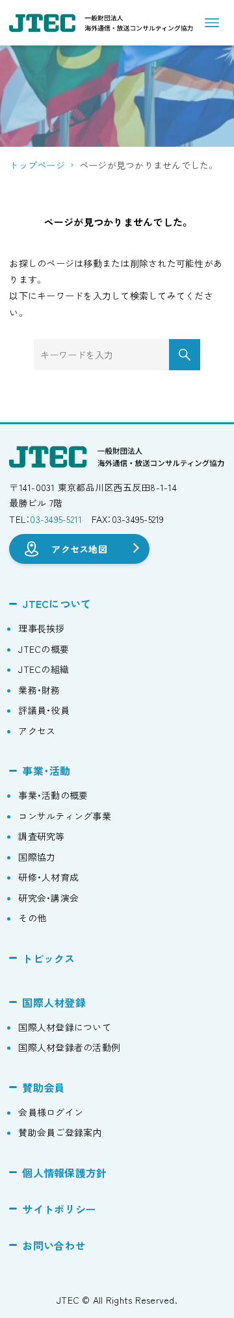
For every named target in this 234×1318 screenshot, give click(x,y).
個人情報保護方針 (64, 1172)
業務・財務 (39, 689)
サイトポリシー (59, 1209)
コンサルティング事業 (64, 815)
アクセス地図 (80, 548)
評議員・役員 (44, 709)
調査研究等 (41, 836)
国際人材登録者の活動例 (69, 1047)
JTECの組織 (43, 669)
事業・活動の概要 (53, 795)
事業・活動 (46, 770)
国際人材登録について (64, 1026)
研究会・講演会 (48, 897)
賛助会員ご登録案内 (59, 1132)
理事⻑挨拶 (41, 628)
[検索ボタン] (184, 354)
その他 (32, 917)
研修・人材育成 (48, 876)
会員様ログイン (50, 1112)
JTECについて (56, 603)
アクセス (36, 730)
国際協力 (36, 856)
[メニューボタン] (212, 23)
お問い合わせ (54, 1245)
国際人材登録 (54, 1002)
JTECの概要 (43, 648)
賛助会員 (43, 1087)
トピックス (48, 958)
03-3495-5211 (56, 519)
